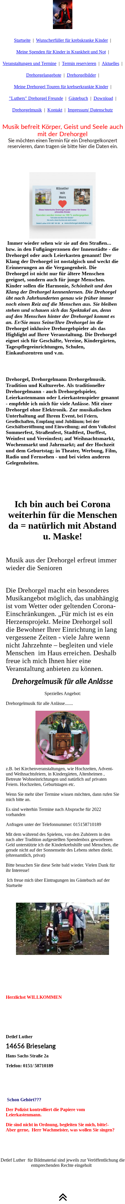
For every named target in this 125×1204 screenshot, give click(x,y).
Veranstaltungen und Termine (29, 63)
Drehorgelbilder (81, 75)
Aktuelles (110, 63)
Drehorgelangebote (43, 75)
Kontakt (54, 109)
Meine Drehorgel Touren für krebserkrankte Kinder (61, 86)
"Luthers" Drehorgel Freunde (36, 98)
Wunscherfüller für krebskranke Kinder (72, 40)
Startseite (22, 40)
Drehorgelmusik (27, 109)
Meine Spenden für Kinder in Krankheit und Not (61, 51)
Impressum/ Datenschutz (90, 109)
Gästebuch (78, 98)
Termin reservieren (79, 63)
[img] (62, 14)
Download (103, 98)
